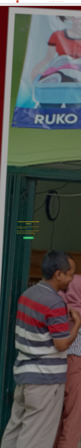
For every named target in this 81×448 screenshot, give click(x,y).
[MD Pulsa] (17, 1)
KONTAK (63, 1)
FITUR (57, 1)
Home (49, 1)
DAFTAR (60, 1)
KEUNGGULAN (53, 1)
